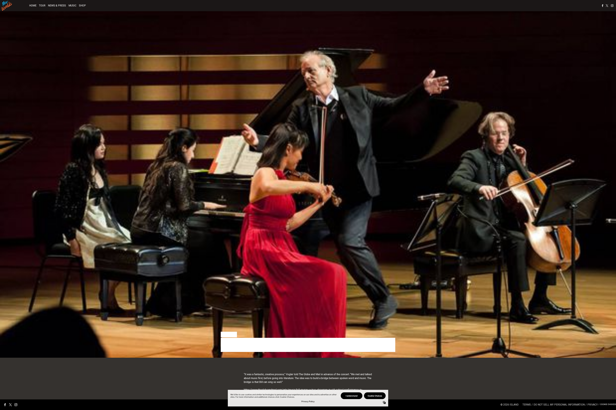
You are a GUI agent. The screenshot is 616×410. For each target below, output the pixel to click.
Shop (82, 5)
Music (72, 5)
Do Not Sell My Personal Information (559, 404)
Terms (526, 404)
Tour (42, 5)
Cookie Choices (608, 404)
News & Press (57, 5)
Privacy (592, 404)
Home (32, 5)
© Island (510, 404)
